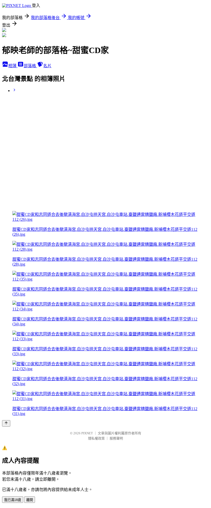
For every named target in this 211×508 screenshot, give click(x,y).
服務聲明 (116, 438)
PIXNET (87, 433)
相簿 (12, 66)
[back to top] (6, 423)
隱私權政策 (96, 438)
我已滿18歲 (12, 500)
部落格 (30, 66)
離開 (29, 500)
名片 (47, 66)
